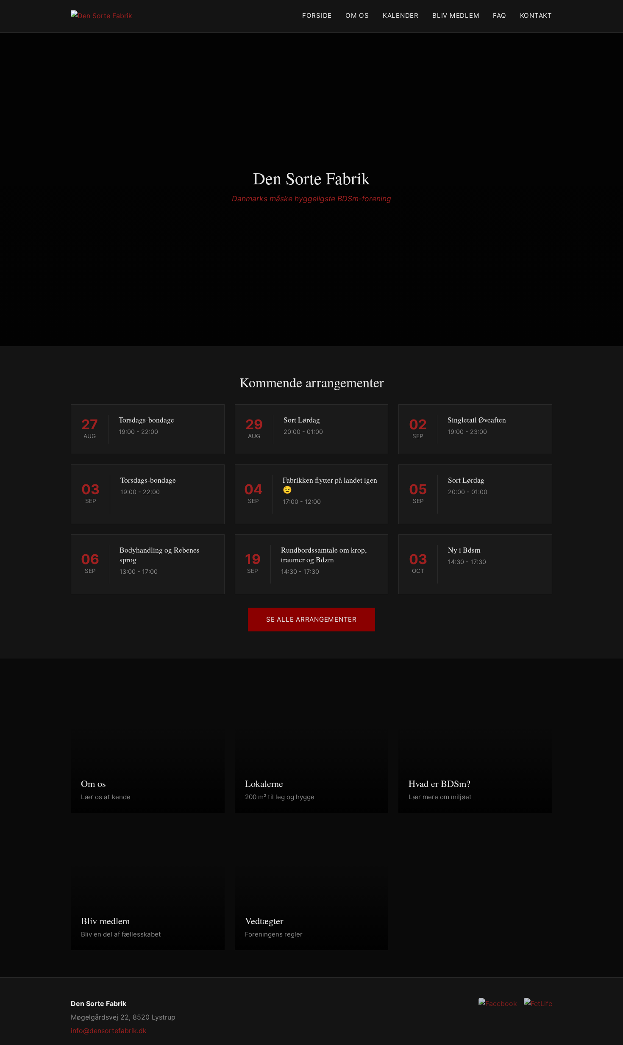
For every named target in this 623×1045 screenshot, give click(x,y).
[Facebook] (497, 1003)
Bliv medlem (455, 15)
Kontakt (536, 15)
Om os (357, 15)
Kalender (401, 15)
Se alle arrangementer (311, 619)
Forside (317, 15)
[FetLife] (538, 1003)
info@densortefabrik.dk (109, 1030)
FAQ (499, 15)
